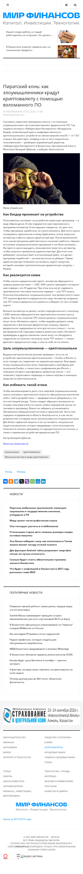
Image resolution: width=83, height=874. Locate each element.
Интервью (50, 776)
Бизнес (7, 752)
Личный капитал (13, 786)
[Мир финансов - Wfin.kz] (41, 18)
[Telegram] (16, 481)
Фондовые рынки (55, 752)
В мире (49, 742)
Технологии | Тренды (57, 771)
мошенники (12, 452)
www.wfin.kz (22, 846)
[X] (21, 481)
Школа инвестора (13, 781)
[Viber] (27, 481)
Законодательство (14, 737)
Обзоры (7, 776)
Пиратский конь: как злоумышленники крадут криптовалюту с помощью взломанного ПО (33, 95)
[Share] (66, 4)
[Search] (75, 4)
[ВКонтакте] (5, 481)
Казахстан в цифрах (56, 791)
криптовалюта (31, 452)
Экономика (10, 747)
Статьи (7, 771)
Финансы (8, 742)
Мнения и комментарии (59, 781)
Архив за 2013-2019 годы (17, 819)
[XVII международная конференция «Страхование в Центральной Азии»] (41, 715)
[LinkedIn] (43, 481)
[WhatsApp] (32, 481)
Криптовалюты (54, 747)
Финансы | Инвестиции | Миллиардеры (17, 793)
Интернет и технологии (17, 757)
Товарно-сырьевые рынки (60, 757)
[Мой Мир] (38, 481)
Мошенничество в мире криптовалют (26, 457)
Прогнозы (51, 786)
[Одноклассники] (10, 481)
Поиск (48, 762)
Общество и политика (58, 737)
